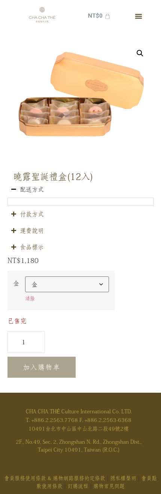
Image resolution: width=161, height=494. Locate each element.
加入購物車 (41, 367)
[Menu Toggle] (138, 16)
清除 (30, 298)
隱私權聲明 (123, 478)
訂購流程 (77, 486)
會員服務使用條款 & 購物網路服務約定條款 (54, 478)
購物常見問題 (109, 486)
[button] (140, 53)
